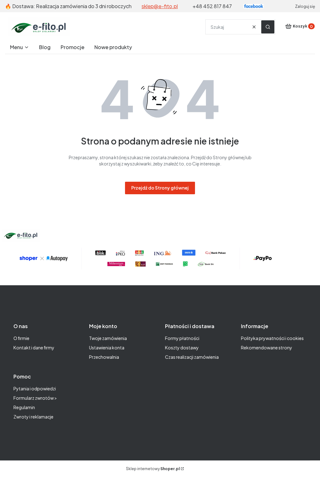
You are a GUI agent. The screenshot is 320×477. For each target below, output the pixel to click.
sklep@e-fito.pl (160, 6)
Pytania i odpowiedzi (34, 388)
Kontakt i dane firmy (33, 347)
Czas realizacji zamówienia (192, 357)
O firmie (21, 338)
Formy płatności (182, 338)
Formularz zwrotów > (35, 398)
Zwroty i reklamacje (33, 416)
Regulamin (24, 407)
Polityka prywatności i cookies (272, 338)
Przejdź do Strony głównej (160, 187)
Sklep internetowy (153, 468)
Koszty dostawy (182, 347)
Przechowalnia (104, 357)
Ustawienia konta (106, 347)
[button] (267, 26)
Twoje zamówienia (108, 338)
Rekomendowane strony (266, 347)
